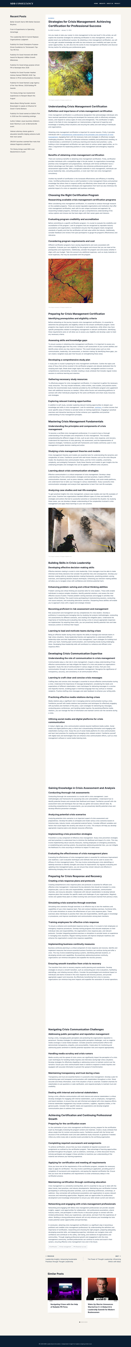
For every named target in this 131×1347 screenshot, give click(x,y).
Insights (102, 3)
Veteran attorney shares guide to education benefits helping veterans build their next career (25, 134)
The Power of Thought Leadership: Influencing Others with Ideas (104, 1259)
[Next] (115, 1299)
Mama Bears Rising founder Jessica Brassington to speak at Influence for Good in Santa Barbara (23, 106)
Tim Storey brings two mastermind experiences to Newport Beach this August (22, 95)
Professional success (79, 1246)
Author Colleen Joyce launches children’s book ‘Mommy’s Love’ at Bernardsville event (24, 123)
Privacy (117, 3)
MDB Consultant (55, 30)
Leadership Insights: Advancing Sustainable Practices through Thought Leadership (61, 1259)
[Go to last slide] (50, 1299)
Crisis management (65, 1246)
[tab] (79, 1322)
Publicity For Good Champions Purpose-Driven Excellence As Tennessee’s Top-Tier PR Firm (24, 47)
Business (51, 18)
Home (96, 3)
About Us (110, 3)
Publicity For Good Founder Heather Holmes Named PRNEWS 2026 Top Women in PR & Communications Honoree (25, 75)
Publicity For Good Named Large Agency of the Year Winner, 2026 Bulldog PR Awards (24, 85)
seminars (98, 407)
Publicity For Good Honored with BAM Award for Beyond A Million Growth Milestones (23, 57)
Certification (53, 1246)
